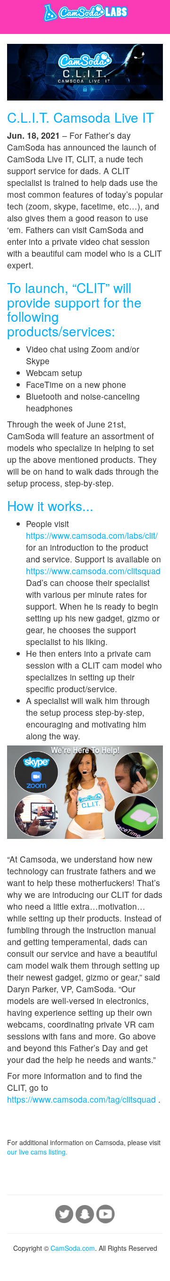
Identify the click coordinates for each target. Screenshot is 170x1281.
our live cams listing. (37, 1151)
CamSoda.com (73, 1248)
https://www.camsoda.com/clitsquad (93, 571)
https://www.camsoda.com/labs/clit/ (92, 535)
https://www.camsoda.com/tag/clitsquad (82, 1099)
